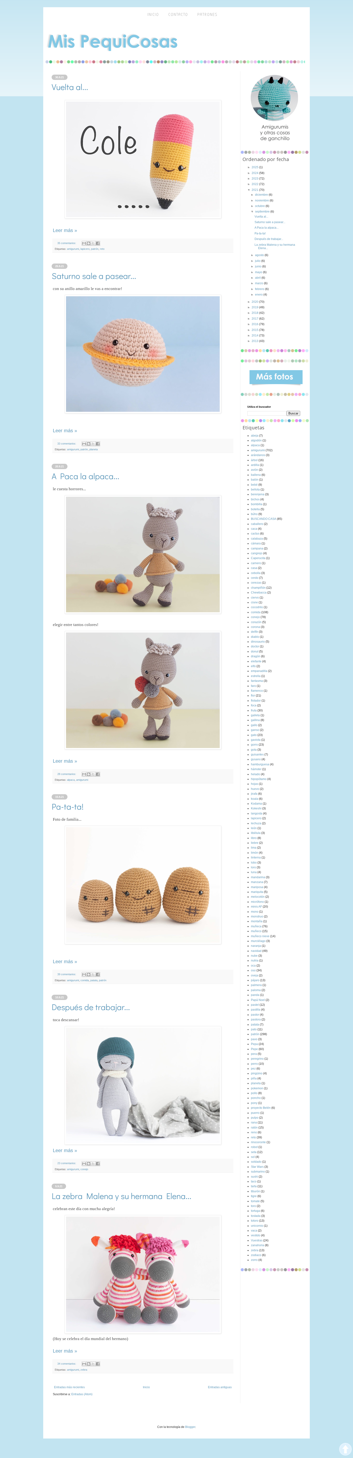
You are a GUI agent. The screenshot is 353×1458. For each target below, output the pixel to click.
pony (254, 1103)
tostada (256, 1216)
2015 (255, 330)
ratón (254, 1127)
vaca (254, 1230)
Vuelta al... (70, 86)
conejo (84, 1169)
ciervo (255, 597)
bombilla (256, 504)
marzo (259, 283)
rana (254, 1122)
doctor (255, 646)
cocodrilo (257, 607)
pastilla (255, 1009)
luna (254, 872)
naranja (256, 946)
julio (258, 261)
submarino (258, 1171)
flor (253, 695)
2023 (255, 178)
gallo (254, 725)
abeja (254, 435)
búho (254, 514)
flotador (256, 700)
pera (254, 1054)
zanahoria (257, 1245)
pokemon (257, 1088)
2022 (255, 184)
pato (254, 1029)
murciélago (258, 941)
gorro (254, 744)
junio (258, 266)
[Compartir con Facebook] (97, 243)
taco (253, 1181)
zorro (254, 1260)
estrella (256, 676)
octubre (260, 206)
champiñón (258, 587)
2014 (255, 335)
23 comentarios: (67, 1163)
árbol (254, 460)
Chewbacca (259, 592)
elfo (253, 666)
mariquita (257, 892)
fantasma (257, 681)
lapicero (85, 248)
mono (254, 911)
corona (255, 627)
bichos (255, 499)
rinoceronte (258, 1142)
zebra (83, 1369)
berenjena (257, 494)
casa (254, 568)
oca (253, 965)
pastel (255, 1004)
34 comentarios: (67, 1363)
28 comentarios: (67, 774)
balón (254, 479)
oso (253, 970)
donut (254, 651)
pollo (254, 1093)
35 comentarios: (67, 243)
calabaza (257, 538)
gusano (256, 759)
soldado (256, 1161)
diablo (255, 637)
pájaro (255, 980)
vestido (255, 1235)
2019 (255, 307)
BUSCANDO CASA (263, 519)
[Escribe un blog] (88, 243)
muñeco (256, 931)
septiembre (262, 211)
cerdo (254, 578)
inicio (153, 14)
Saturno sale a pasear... (94, 275)
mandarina (258, 877)
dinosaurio (258, 641)
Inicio (146, 1387)
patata (93, 980)
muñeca (256, 926)
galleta (255, 715)
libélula (256, 833)
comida (84, 980)
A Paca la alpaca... (85, 475)
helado (255, 774)
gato (254, 735)
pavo (254, 1039)
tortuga (255, 1211)
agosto (260, 255)
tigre (254, 1196)
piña (254, 1078)
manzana (257, 882)
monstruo (257, 916)
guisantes (257, 754)
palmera (256, 985)
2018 (255, 313)
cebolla (256, 573)
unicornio (257, 1225)
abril (258, 277)
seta (253, 1152)
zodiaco (256, 1255)
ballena (256, 475)
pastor (255, 1014)
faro (253, 686)
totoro (254, 1220)
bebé (254, 484)
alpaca (71, 779)
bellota (255, 489)
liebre (254, 843)
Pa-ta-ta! (68, 806)
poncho (256, 1098)
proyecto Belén (261, 1108)
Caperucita (258, 558)
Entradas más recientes (69, 1387)
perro (254, 1063)
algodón (256, 440)
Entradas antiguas (220, 1387)
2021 (255, 190)
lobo (254, 862)
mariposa (257, 887)
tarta (254, 1186)
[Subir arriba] (345, 1450)
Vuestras (256, 1240)
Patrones (207, 14)
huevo (255, 789)
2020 (255, 301)
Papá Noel (258, 1000)
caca (254, 528)
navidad (256, 951)
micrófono (257, 901)
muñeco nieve (260, 936)
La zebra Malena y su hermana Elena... (121, 1195)
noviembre (262, 200)
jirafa (254, 793)
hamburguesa (260, 764)
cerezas (256, 582)
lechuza (256, 823)
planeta (93, 449)
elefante (256, 661)
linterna (256, 857)
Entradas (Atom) (81, 1394)
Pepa (254, 1044)
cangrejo (256, 553)
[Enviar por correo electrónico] (84, 243)
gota (254, 749)
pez (253, 1068)
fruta (254, 710)
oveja (254, 975)
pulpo (254, 1117)
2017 (255, 318)
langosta (256, 813)
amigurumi (73, 248)
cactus (255, 533)
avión (254, 469)
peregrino (257, 1058)
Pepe (254, 1049)
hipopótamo (259, 779)
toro (253, 1206)
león (254, 828)
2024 (255, 173)
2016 (255, 324)
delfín (254, 631)
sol (253, 1157)
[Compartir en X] (93, 243)
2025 (255, 167)
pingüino (256, 1073)
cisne (254, 602)
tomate (255, 1201)
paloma (256, 990)
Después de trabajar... (91, 1006)
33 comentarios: (67, 443)
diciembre (262, 194)
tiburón (255, 1191)
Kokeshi (256, 808)
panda (255, 995)
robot (254, 1147)
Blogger (190, 1427)
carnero (256, 563)
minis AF (256, 906)
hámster (256, 769)
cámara (256, 543)
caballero (257, 524)
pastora (256, 1019)
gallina (255, 720)
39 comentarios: (67, 974)
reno (254, 1132)
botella (255, 509)
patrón (94, 248)
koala (254, 798)
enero (259, 294)
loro (253, 867)
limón (254, 852)
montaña (256, 921)
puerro (255, 1113)
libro (254, 838)
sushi (254, 1176)
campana (257, 548)
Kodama (256, 803)
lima (253, 847)
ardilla (255, 465)
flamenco (257, 690)
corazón (256, 622)
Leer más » (65, 230)
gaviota (256, 740)
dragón (255, 656)
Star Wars (257, 1166)
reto (102, 248)
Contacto (178, 14)
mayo (259, 272)
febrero (260, 289)
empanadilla (259, 671)
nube (254, 955)
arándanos (258, 455)
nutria (254, 960)
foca (253, 705)
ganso (255, 730)
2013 (255, 341)
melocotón (258, 896)
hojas (254, 784)
